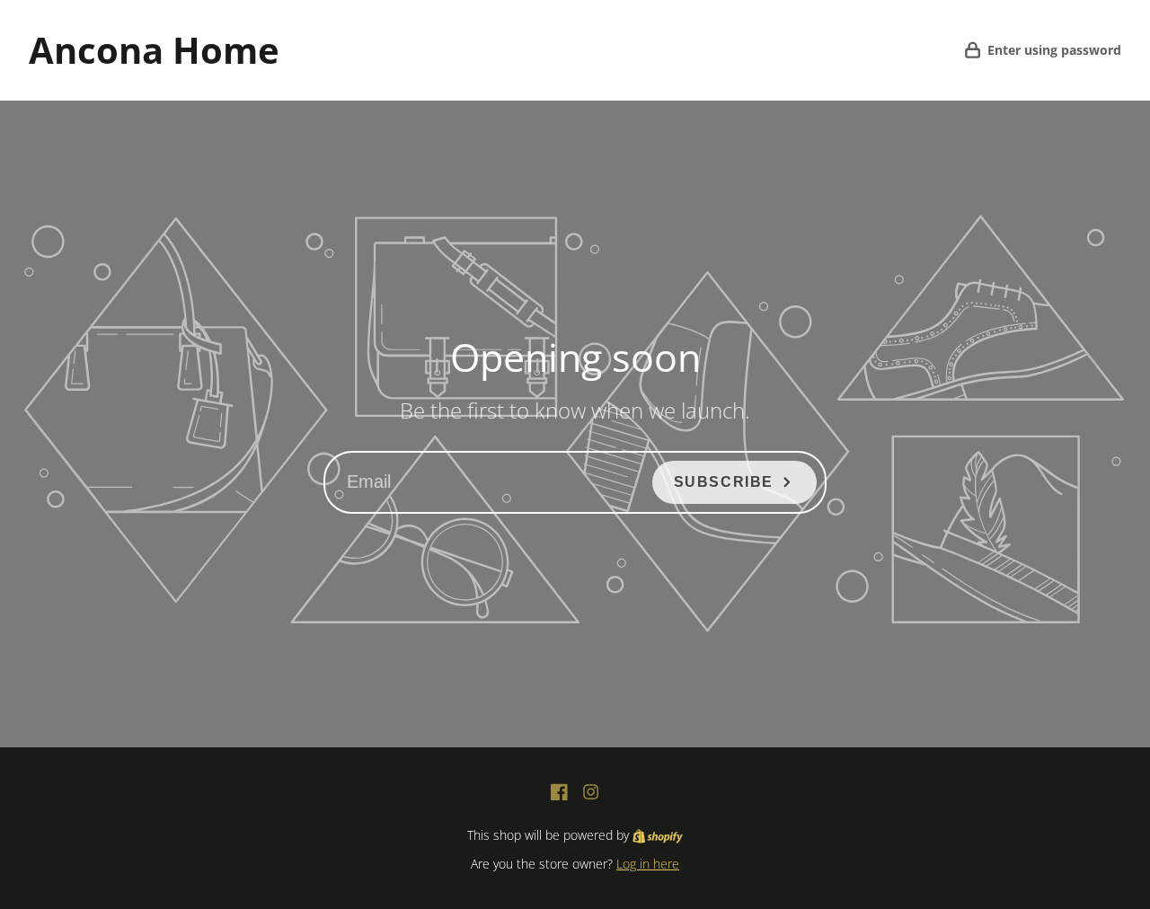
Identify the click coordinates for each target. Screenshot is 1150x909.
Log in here (647, 863)
